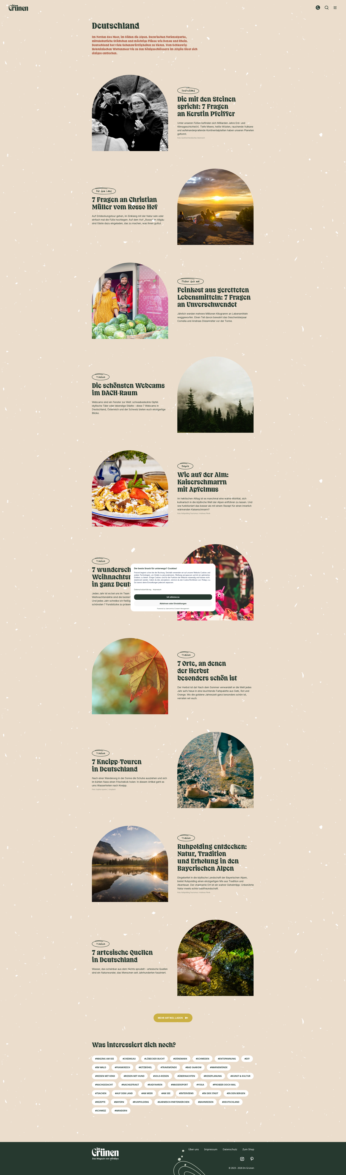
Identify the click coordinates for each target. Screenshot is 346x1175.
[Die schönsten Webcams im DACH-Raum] (215, 394)
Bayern (119, 1101)
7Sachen (101, 1093)
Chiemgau (130, 1058)
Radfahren (155, 1084)
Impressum (210, 1149)
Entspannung (227, 1058)
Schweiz (101, 1110)
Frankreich (123, 1067)
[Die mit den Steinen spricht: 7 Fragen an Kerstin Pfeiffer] (130, 113)
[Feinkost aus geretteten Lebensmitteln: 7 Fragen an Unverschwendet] (130, 301)
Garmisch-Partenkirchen (174, 1101)
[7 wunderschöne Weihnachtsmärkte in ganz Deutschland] (215, 582)
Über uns (193, 1149)
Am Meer (148, 1093)
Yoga (201, 1084)
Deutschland (231, 1101)
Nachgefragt (131, 1084)
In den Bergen (236, 1093)
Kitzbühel (146, 1067)
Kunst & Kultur (241, 1076)
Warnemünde (219, 1067)
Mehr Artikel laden (170, 1018)
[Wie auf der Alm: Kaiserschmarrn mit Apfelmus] (130, 488)
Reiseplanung (213, 1076)
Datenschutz (230, 1149)
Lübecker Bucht (155, 1058)
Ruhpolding (141, 1101)
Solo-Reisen (161, 1076)
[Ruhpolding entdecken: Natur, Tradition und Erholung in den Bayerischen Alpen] (130, 864)
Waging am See (105, 1058)
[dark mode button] (318, 7)
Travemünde (169, 1067)
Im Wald (101, 1067)
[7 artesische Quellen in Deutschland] (215, 958)
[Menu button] (335, 7)
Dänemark (181, 1058)
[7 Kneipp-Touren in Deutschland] (215, 770)
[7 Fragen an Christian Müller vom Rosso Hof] (215, 207)
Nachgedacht (105, 1084)
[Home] (18, 7)
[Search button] (326, 7)
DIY (248, 1058)
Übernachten (187, 1076)
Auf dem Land (124, 1093)
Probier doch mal (225, 1084)
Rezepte (101, 1101)
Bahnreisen (206, 1101)
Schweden (203, 1058)
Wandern (121, 1110)
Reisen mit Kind (106, 1076)
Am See (166, 1093)
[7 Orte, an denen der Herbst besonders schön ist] (130, 676)
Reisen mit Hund (134, 1076)
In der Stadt (211, 1093)
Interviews (187, 1093)
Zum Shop (248, 1149)
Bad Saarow (194, 1067)
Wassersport (180, 1084)
